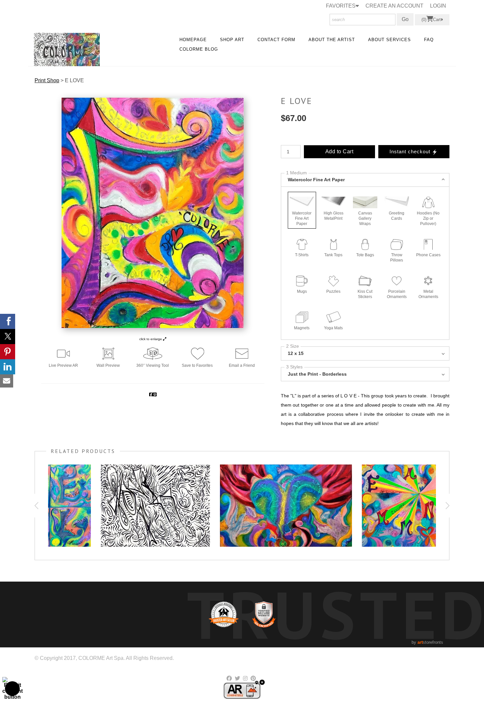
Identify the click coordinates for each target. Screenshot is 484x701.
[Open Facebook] (7, 321)
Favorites (341, 6)
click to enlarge (151, 339)
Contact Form (276, 39)
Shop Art (232, 39)
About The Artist (332, 39)
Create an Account (394, 6)
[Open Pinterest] (7, 351)
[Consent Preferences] (12, 688)
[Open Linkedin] (7, 366)
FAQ (429, 39)
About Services (389, 39)
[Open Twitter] (7, 336)
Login (438, 6)
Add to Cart (339, 151)
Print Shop (47, 80)
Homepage (193, 39)
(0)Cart (431, 19)
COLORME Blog (198, 49)
